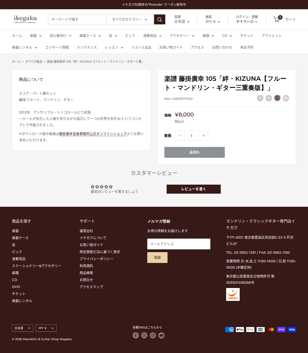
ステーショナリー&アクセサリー (36, 266)
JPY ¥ (42, 328)
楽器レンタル (22, 47)
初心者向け (58, 35)
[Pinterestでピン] (269, 98)
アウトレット (272, 35)
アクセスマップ (91, 287)
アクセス (197, 47)
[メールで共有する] (286, 98)
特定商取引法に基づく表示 (100, 252)
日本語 (18, 328)
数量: (168, 135)
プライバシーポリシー (96, 259)
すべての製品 (33, 61)
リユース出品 (141, 47)
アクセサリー (180, 35)
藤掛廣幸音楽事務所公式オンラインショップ (93, 134)
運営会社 (86, 231)
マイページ (245, 21)
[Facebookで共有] (260, 98)
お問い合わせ (222, 47)
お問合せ (86, 280)
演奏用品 (150, 35)
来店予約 (247, 47)
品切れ (194, 152)
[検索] (159, 19)
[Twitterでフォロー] (144, 335)
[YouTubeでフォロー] (161, 335)
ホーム (17, 35)
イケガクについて (93, 238)
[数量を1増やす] (203, 135)
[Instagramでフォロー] (153, 335)
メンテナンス (87, 47)
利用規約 (86, 266)
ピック (130, 35)
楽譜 (205, 35)
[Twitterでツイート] (277, 98)
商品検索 (86, 273)
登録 (157, 257)
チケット (247, 35)
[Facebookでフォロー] (136, 335)
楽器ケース (87, 35)
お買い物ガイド (171, 47)
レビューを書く (193, 189)
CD (224, 35)
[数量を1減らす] (179, 135)
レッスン (111, 47)
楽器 (33, 35)
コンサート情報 (57, 47)
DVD (16, 287)
